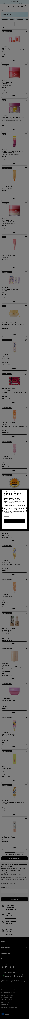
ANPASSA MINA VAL (13, 526)
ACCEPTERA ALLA (14, 521)
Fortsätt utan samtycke (9, 491)
